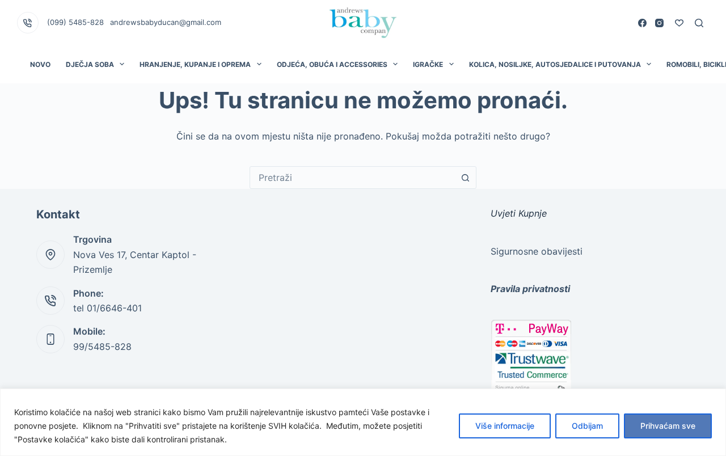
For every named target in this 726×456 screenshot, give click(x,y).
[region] (363, 422)
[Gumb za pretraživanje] (465, 177)
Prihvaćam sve (667, 425)
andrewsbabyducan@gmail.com (165, 22)
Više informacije (504, 425)
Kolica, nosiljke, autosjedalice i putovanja (555, 64)
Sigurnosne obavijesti (537, 251)
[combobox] (352, 177)
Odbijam (587, 425)
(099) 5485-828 (75, 22)
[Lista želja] (679, 23)
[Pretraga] (699, 23)
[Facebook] (642, 23)
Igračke (428, 64)
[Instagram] (659, 23)
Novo (40, 64)
